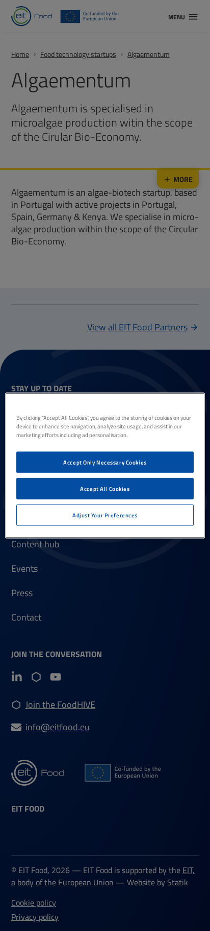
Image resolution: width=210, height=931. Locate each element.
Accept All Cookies (104, 488)
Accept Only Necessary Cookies (105, 462)
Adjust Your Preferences (105, 515)
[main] (104, 466)
